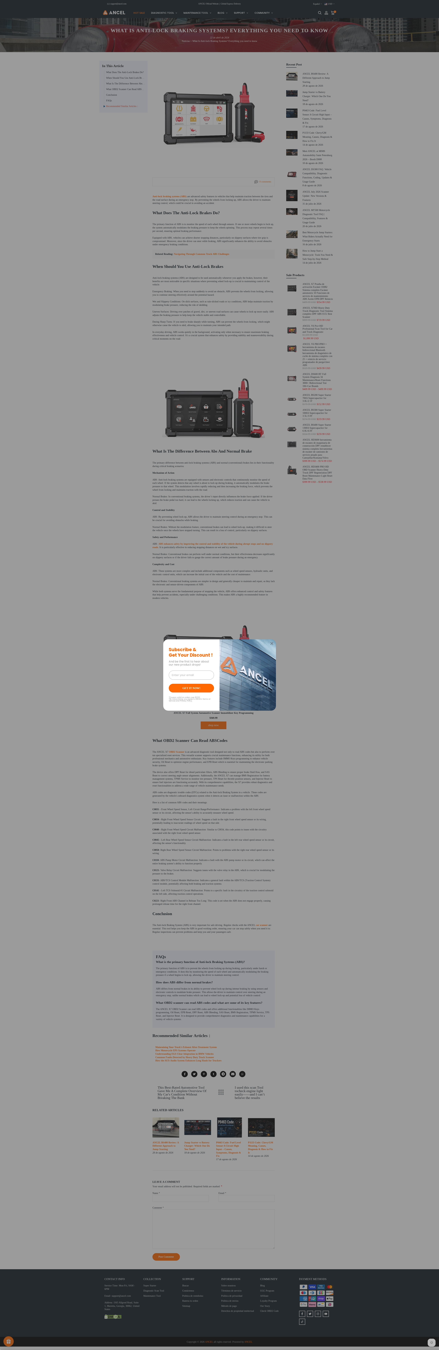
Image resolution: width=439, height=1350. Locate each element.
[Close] (272, 643)
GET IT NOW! (191, 688)
